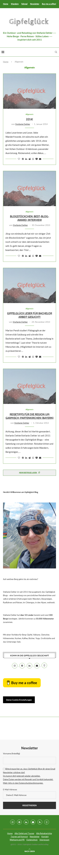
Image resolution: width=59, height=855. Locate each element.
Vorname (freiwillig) (11, 753)
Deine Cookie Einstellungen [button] (19, 699)
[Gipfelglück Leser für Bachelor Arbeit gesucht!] (29, 285)
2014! (29, 119)
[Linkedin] (29, 665)
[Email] (37, 665)
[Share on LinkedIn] (26, 159)
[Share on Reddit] (30, 159)
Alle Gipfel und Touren (24, 833)
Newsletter (34, 4)
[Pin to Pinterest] (23, 159)
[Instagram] (15, 665)
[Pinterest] (22, 665)
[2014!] (29, 91)
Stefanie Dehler (22, 124)
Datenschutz (32, 840)
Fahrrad (24, 4)
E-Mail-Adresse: (10, 789)
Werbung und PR (17, 840)
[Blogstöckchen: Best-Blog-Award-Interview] (29, 188)
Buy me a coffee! (49, 4)
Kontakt (45, 836)
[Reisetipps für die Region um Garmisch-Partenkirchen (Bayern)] (29, 386)
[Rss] (39, 822)
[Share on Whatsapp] (33, 159)
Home (5, 4)
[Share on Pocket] (37, 159)
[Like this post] (19, 159)
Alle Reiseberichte (44, 833)
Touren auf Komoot (19, 836)
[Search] (55, 52)
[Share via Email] (40, 159)
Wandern (15, 4)
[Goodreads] (44, 665)
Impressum (44, 840)
